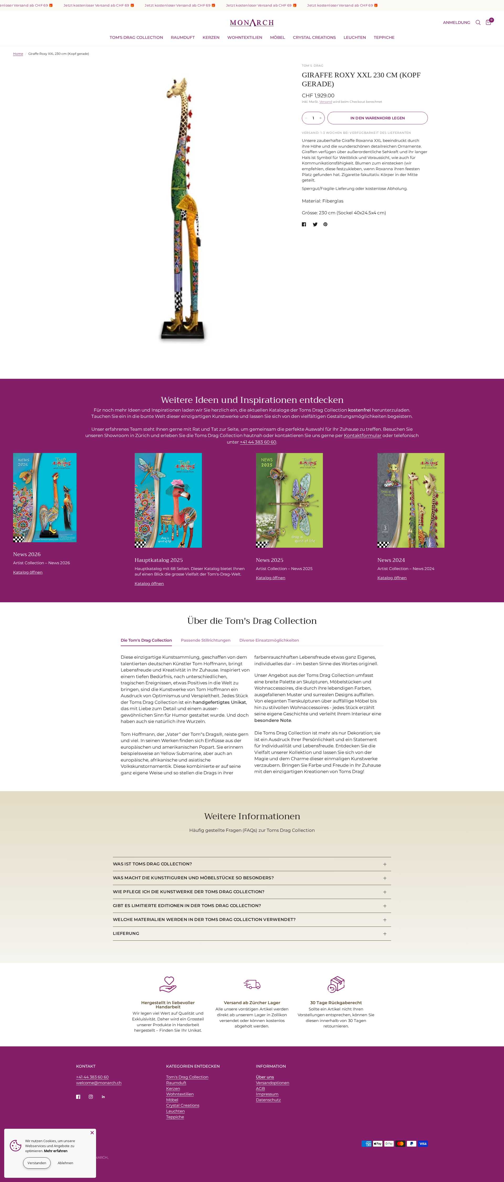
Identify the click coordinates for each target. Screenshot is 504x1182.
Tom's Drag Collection (136, 37)
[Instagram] (94, 1097)
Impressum (267, 1094)
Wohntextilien (244, 37)
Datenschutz (268, 1099)
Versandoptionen (272, 1082)
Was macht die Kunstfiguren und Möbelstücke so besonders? (193, 877)
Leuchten (355, 37)
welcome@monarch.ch (99, 1082)
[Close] (92, 1132)
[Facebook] (82, 1097)
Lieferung (126, 933)
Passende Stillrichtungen (205, 640)
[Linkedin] (107, 1097)
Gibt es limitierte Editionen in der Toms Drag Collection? (187, 905)
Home (18, 54)
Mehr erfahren (55, 1150)
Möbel (277, 37)
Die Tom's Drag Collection (146, 640)
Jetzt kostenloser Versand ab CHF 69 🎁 (83, 5)
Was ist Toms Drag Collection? (152, 863)
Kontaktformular (362, 435)
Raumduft (183, 37)
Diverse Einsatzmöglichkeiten (269, 640)
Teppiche (384, 37)
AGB (260, 1088)
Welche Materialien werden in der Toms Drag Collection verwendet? (204, 919)
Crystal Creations (314, 37)
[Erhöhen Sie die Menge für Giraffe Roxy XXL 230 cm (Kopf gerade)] (320, 118)
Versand (325, 102)
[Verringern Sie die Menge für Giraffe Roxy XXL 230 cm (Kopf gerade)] (306, 118)
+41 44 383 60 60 (258, 442)
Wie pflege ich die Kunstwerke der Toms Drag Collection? (189, 891)
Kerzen (211, 37)
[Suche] (478, 22)
